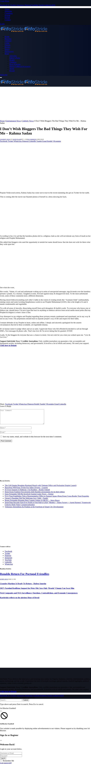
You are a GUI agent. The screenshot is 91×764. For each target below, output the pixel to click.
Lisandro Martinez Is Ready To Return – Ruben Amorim (23, 584)
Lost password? (6, 763)
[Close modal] (1, 740)
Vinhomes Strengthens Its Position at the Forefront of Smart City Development (34, 507)
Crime (7, 43)
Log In (3, 758)
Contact (8, 20)
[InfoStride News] (23, 32)
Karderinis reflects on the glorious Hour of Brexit (19, 598)
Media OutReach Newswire (19, 66)
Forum (7, 18)
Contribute (9, 13)
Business (8, 39)
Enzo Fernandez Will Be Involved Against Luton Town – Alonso (29, 494)
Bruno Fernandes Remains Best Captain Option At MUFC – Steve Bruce (32, 500)
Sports (7, 49)
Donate (7, 15)
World (11, 69)
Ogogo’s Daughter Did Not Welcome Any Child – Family (26, 498)
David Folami (17, 139)
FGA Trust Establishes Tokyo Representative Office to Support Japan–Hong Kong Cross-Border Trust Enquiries (47, 496)
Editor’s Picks (14, 58)
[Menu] (1, 77)
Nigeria (7, 45)
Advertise (8, 11)
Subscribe (3, 75)
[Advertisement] (45, 103)
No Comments (31, 139)
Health (11, 60)
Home (7, 36)
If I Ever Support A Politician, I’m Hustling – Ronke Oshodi (27, 490)
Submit (25, 700)
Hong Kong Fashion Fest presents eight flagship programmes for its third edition (35, 492)
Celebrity (8, 41)
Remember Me (8, 761)
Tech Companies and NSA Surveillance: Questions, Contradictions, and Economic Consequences (39, 593)
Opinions (12, 62)
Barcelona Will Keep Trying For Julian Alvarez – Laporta (26, 488)
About (7, 9)
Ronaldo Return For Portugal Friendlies (24, 573)
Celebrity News (5, 139)
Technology (9, 51)
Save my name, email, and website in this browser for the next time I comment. (32, 437)
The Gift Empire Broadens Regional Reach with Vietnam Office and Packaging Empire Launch (40, 485)
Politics (7, 47)
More (7, 54)
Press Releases (14, 64)
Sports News (4, 579)
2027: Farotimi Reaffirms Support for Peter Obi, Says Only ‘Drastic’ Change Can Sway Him (37, 588)
